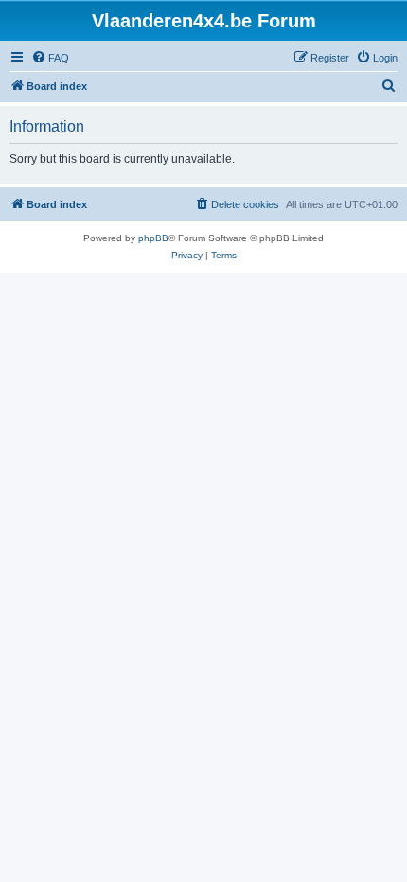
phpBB (153, 238)
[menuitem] (50, 57)
